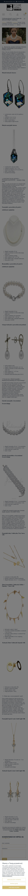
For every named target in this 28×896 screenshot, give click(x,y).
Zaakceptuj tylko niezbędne (14, 879)
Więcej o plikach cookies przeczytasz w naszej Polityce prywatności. (13, 875)
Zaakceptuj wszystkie (14, 887)
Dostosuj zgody (14, 883)
